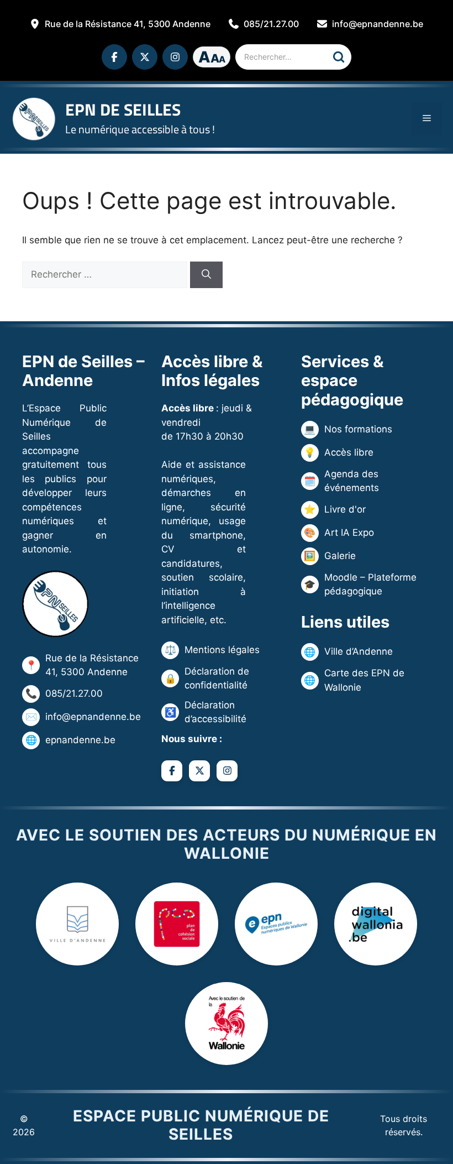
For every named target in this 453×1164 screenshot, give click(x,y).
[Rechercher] (338, 57)
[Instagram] (175, 57)
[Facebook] (114, 57)
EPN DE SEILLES (123, 109)
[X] (144, 57)
